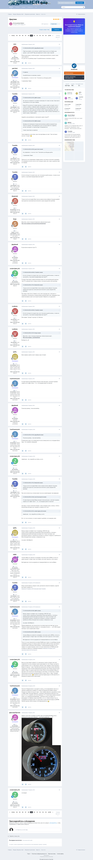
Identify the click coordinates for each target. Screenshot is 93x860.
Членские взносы (69, 73)
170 (15, 256)
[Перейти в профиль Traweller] (15, 99)
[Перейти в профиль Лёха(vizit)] (15, 201)
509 (15, 724)
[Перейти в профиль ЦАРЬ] (15, 357)
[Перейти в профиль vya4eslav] (15, 311)
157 (15, 230)
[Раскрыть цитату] (23, 48)
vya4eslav (15, 306)
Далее (49, 35)
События (17, 7)
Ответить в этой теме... (22, 829)
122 (15, 318)
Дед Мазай (15, 244)
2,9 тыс (15, 80)
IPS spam (42, 859)
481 (15, 208)
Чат (36, 7)
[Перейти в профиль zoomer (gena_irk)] (15, 273)
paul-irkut (15, 68)
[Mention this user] (23, 63)
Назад (13, 35)
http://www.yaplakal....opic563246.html (31, 337)
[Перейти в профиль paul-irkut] (15, 73)
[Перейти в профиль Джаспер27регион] (15, 717)
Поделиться (45, 23)
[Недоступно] (37, 731)
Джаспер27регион (14, 712)
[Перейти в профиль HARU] (15, 559)
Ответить (56, 29)
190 (34, 35)
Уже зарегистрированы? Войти (66, 2)
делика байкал (20, 23)
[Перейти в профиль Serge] (15, 224)
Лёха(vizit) (15, 196)
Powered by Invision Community (46, 856)
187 (25, 35)
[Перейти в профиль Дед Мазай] (15, 249)
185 (19, 35)
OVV (14, 44)
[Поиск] (83, 7)
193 (43, 35)
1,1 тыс (15, 105)
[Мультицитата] (26, 63)
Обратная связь (52, 853)
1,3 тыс (15, 280)
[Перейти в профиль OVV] (15, 49)
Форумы (11, 7)
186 (22, 35)
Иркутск (23, 24)
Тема (28, 853)
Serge (14, 219)
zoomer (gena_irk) (15, 268)
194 (46, 35)
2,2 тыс (15, 566)
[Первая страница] (10, 35)
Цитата (29, 63)
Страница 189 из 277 (58, 36)
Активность (30, 7)
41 (15, 56)
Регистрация (80, 2)
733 (15, 390)
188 (28, 35)
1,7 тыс (15, 363)
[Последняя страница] (53, 35)
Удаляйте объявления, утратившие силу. (70, 77)
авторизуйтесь (53, 822)
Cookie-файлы (60, 853)
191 (37, 35)
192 (40, 35)
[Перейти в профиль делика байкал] (10, 23)
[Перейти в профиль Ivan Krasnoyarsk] (15, 383)
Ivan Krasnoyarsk (15, 378)
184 (17, 35)
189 (31, 35)
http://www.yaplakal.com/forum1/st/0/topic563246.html (34, 223)
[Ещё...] (59, 44)
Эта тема (78, 7)
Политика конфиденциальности (39, 853)
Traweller (14, 94)
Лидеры (23, 7)
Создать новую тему (44, 29)
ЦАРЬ (15, 352)
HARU (14, 554)
